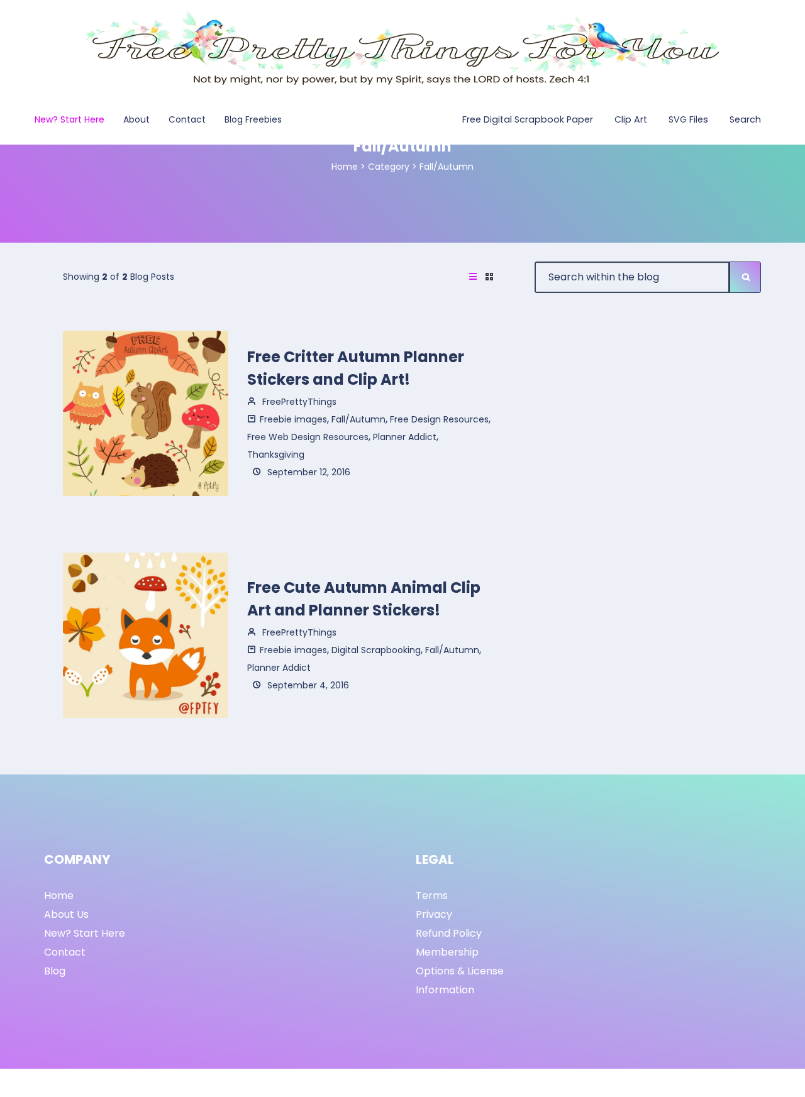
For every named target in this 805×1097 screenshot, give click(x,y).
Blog (54, 971)
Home (344, 166)
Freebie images (293, 419)
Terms (432, 895)
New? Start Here (84, 933)
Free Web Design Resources (308, 437)
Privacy (434, 914)
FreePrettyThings (298, 401)
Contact (65, 952)
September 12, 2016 (307, 472)
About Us (66, 914)
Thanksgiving (275, 454)
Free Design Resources (439, 419)
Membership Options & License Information (460, 971)
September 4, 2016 (307, 685)
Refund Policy (449, 933)
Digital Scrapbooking (376, 650)
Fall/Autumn (358, 419)
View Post (146, 412)
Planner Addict (404, 437)
